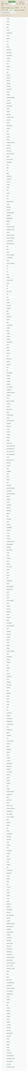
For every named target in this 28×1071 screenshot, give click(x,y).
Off (19, 4)
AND (21, 7)
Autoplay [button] (21, 2)
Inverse (16, 10)
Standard (11, 10)
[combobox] (12, 4)
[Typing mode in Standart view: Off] (2, 4)
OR (24, 7)
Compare (2, 10)
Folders (3, 1)
